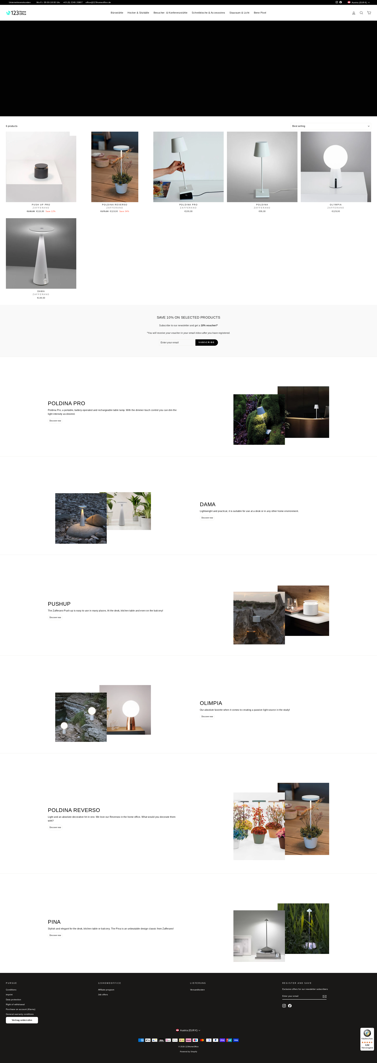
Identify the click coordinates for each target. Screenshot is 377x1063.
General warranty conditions (20, 1014)
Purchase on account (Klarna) (20, 1009)
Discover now (55, 421)
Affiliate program (106, 990)
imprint (9, 995)
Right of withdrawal (15, 1004)
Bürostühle (117, 12)
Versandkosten (197, 990)
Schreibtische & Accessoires (208, 12)
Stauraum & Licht (239, 12)
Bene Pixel (260, 12)
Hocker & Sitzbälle (138, 12)
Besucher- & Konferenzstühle (170, 12)
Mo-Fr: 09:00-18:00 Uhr (48, 2)
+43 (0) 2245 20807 (73, 2)
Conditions (11, 990)
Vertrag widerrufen (22, 1020)
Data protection (13, 1000)
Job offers (103, 995)
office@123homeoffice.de (98, 2)
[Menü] (372, 1029)
